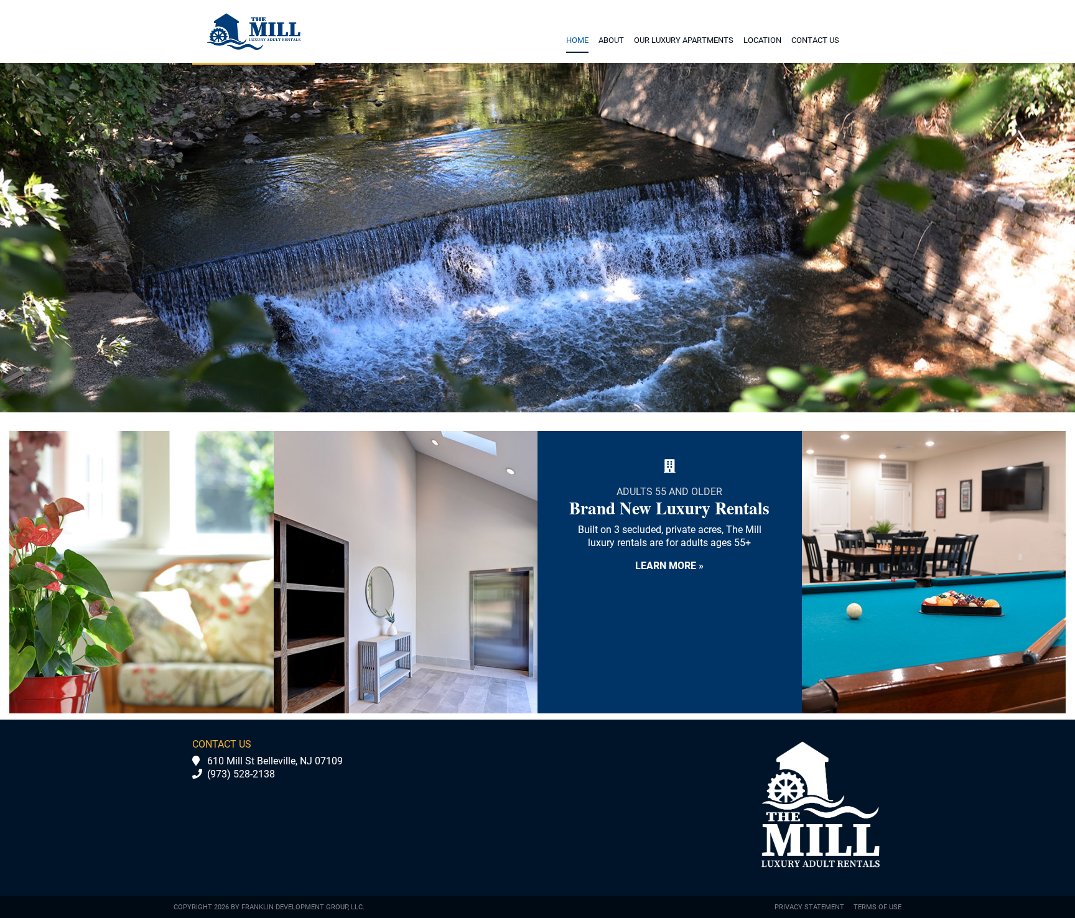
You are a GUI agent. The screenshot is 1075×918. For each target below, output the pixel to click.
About (611, 40)
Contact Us (815, 40)
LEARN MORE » (669, 566)
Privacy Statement (809, 907)
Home (577, 40)
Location (762, 40)
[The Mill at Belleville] (253, 31)
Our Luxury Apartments (683, 40)
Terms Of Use (877, 907)
